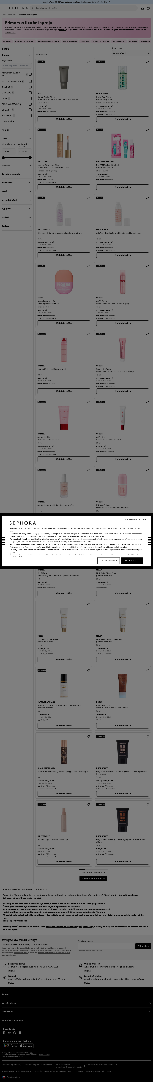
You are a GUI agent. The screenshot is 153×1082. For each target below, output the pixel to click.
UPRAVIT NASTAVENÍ (108, 561)
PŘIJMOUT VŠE (131, 561)
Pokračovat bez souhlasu (135, 519)
